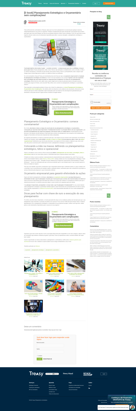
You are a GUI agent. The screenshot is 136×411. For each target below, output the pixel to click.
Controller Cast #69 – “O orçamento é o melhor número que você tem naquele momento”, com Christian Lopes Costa (101, 171)
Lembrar (40, 355)
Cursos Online (93, 131)
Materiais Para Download (95, 127)
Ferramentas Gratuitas (73, 3)
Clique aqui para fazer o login (55, 329)
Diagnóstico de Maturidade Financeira (76, 385)
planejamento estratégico (38, 249)
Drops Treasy (93, 134)
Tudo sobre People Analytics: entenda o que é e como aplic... (33, 294)
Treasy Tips (93, 147)
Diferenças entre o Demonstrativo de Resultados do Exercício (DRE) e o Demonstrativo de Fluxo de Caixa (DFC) (101, 237)
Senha (38, 349)
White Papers (93, 151)
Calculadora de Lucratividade (74, 387)
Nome (91, 89)
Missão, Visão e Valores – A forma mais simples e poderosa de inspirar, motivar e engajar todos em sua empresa (101, 255)
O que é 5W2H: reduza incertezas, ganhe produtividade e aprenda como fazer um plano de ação (101, 248)
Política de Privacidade (102, 400)
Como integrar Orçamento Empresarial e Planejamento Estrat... (76, 294)
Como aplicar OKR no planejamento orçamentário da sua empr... (76, 274)
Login (95, 3)
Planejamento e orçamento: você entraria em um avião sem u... (33, 314)
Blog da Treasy (52, 385)
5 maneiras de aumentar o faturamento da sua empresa (101, 240)
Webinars (93, 149)
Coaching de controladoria (34, 387)
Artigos (31, 276)
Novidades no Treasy (94, 156)
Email (91, 94)
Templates (93, 144)
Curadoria (92, 125)
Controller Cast (94, 129)
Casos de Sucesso (54, 3)
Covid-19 (92, 123)
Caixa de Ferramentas (73, 389)
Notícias (91, 153)
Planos (40, 3)
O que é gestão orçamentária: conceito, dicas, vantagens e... (55, 294)
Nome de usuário (40, 342)
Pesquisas (93, 142)
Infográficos (93, 138)
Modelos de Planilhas (95, 140)
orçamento (27, 249)
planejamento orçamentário (52, 249)
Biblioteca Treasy (52, 387)
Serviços (45, 3)
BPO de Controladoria (33, 389)
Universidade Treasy (53, 389)
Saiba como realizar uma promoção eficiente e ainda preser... (54, 274)
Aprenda (63, 3)
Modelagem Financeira (33, 385)
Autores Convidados (94, 119)
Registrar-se (47, 359)
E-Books (92, 136)
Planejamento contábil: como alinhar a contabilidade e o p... (33, 274)
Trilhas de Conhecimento (54, 393)
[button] (109, 3)
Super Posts (92, 158)
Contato (84, 3)
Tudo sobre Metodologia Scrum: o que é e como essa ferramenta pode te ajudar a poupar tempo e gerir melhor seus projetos (101, 231)
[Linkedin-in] (89, 388)
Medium (38, 246)
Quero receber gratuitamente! (100, 108)
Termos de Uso (104, 402)
